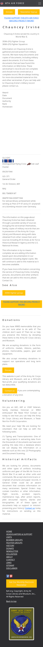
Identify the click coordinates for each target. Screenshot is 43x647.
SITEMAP (10, 565)
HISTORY (10, 545)
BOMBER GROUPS (14, 540)
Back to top (11, 601)
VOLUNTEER (11, 554)
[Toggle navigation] (39, 3)
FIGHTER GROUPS (14, 542)
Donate (9, 12)
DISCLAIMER (11, 568)
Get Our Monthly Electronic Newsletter (21, 583)
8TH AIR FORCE (14, 3)
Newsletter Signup (28, 12)
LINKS (8, 562)
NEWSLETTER (12, 551)
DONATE (10, 548)
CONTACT (10, 559)
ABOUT (9, 557)
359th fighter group (14, 293)
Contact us (10, 390)
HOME (9, 531)
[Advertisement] (21, 131)
